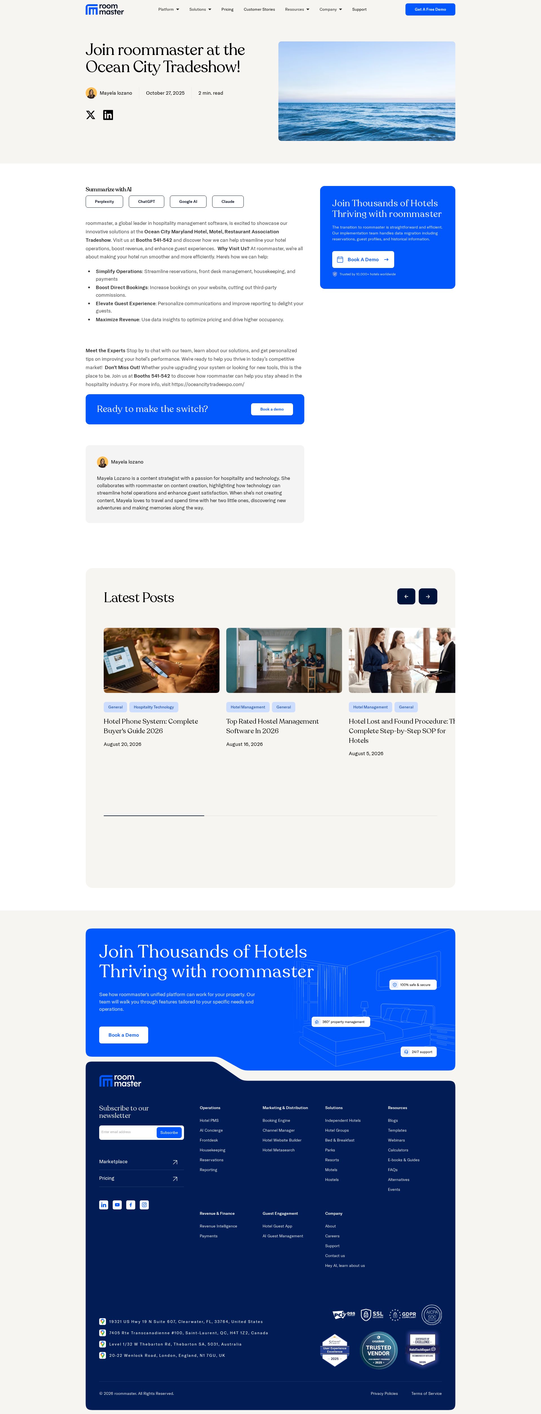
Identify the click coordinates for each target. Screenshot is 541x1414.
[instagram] (144, 1204)
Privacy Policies (384, 1393)
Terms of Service (426, 1393)
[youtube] (117, 1204)
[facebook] (130, 1204)
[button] (169, 9)
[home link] (105, 9)
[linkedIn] (103, 1204)
